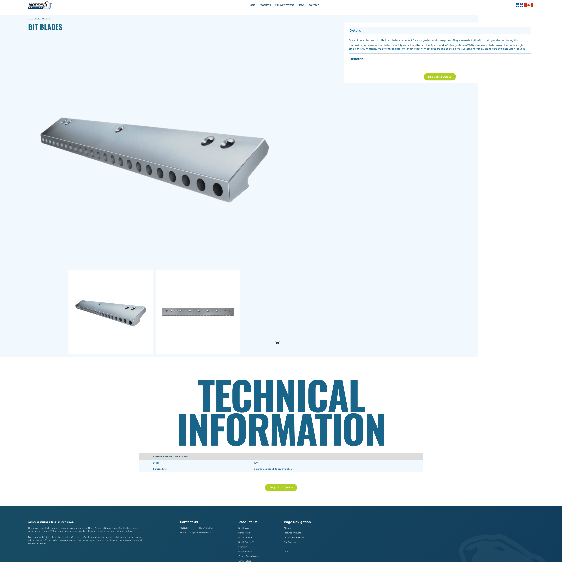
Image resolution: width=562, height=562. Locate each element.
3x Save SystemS (284, 5)
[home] (40, 5)
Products (265, 5)
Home (252, 5)
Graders (38, 19)
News (301, 5)
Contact (314, 5)
